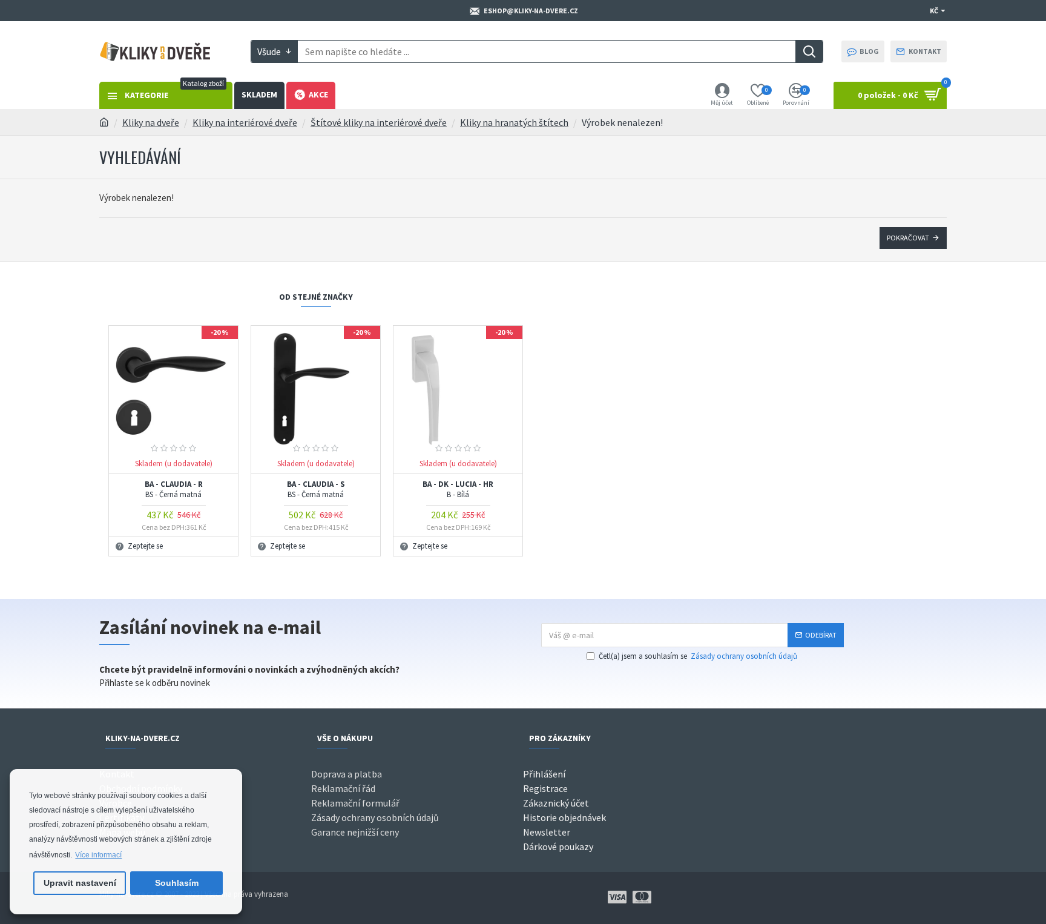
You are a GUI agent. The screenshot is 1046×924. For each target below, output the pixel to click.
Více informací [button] (98, 855)
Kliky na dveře (150, 122)
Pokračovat (908, 237)
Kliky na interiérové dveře (244, 122)
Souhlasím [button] (177, 883)
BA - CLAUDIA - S (316, 490)
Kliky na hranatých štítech (514, 122)
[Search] (809, 51)
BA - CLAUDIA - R (174, 490)
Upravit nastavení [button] (80, 883)
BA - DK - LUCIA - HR (458, 490)
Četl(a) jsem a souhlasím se (698, 656)
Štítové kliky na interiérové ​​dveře (379, 122)
